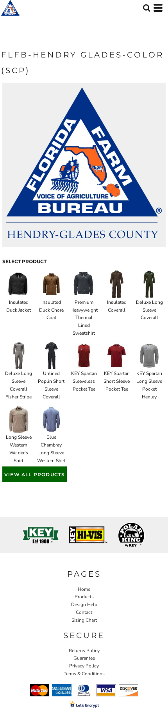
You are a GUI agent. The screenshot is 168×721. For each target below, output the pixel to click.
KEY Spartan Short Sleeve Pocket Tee (117, 381)
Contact (84, 612)
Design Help (84, 604)
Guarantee (84, 658)
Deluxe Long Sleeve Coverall (149, 310)
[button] (146, 8)
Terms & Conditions (84, 674)
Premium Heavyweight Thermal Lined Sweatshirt (84, 317)
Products (84, 597)
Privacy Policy (84, 666)
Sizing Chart (84, 620)
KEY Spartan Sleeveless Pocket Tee (84, 381)
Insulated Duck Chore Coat (51, 310)
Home (84, 589)
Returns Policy (84, 650)
